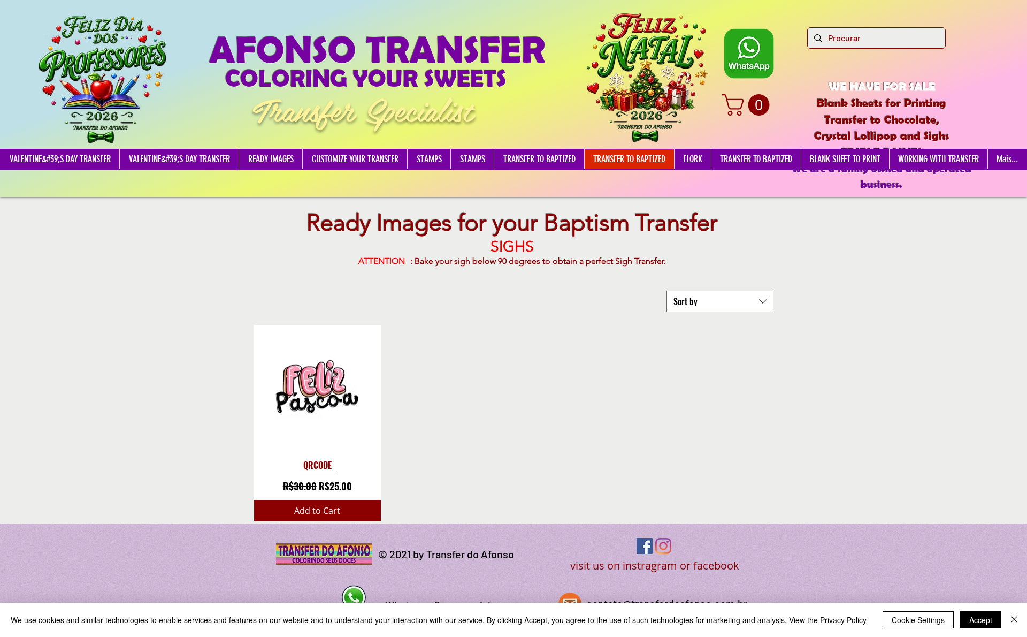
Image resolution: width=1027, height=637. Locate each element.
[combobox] (719, 301)
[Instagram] (663, 546)
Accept (980, 620)
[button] (748, 105)
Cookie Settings (918, 620)
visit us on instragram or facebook (654, 565)
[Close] (1014, 619)
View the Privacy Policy (828, 620)
